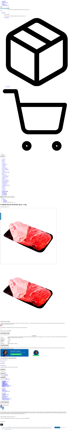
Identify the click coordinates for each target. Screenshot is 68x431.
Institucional (4, 1)
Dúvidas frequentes (5, 383)
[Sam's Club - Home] (4, 8)
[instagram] (2, 423)
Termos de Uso (4, 397)
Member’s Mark (4, 390)
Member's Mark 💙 (5, 191)
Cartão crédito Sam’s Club (6, 379)
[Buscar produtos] (1, 10)
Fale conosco (4, 380)
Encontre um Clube (5, 384)
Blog (3, 3)
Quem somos (4, 382)
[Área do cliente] (2, 13)
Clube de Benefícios (5, 2)
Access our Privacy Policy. (7, 429)
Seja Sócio (3, 12)
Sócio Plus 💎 (4, 192)
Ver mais (1, 324)
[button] (63, 427)
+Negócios (3, 395)
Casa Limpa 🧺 (4, 193)
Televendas (4, 385)
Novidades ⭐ (4, 190)
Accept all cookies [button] (57, 427)
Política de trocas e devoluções (6, 385)
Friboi (3, 206)
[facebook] (0, 423)
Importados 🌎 (4, 194)
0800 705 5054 (3, 365)
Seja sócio (3, 388)
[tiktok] (1, 423)
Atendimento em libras (5, 5)
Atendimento (4, 4)
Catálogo (3, 383)
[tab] (28, 236)
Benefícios (3, 389)
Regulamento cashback (5, 386)
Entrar (8, 17)
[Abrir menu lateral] (1, 7)
